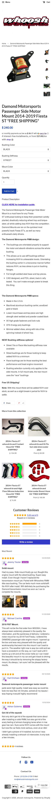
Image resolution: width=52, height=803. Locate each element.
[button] (26, 133)
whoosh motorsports (25, 797)
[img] (8, 558)
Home (4, 43)
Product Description (11, 199)
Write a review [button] (26, 541)
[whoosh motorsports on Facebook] (20, 762)
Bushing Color (8, 144)
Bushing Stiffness (10, 155)
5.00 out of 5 (32, 515)
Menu (7, 2)
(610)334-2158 (26, 776)
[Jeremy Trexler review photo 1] (8, 601)
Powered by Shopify (42, 797)
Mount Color (7, 166)
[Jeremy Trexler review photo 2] (22, 601)
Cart (48, 2)
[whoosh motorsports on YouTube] (31, 762)
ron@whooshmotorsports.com (26, 779)
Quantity (5, 177)
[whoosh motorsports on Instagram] (26, 762)
